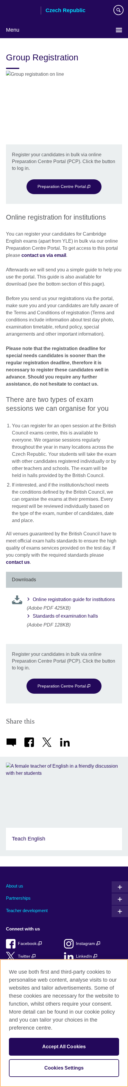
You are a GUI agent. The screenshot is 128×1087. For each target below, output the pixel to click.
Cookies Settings (64, 1067)
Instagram (86, 943)
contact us (18, 562)
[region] (64, 1023)
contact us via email (43, 255)
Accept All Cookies (64, 1046)
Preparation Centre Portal (62, 186)
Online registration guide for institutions (74, 599)
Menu (12, 30)
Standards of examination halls (65, 616)
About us (14, 885)
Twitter (25, 956)
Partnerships (18, 898)
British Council (21, 11)
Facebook (28, 943)
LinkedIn (84, 956)
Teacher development (27, 910)
